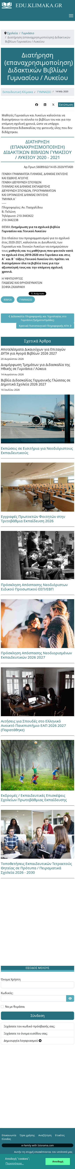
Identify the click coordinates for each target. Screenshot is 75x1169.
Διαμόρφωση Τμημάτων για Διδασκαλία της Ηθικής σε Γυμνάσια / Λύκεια (35, 366)
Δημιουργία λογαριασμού (21, 1041)
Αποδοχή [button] (57, 1161)
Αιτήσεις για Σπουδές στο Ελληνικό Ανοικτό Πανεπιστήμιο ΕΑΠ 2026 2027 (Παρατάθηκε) (33, 725)
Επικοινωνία (9, 1135)
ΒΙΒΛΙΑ (8, 299)
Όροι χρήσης (27, 1135)
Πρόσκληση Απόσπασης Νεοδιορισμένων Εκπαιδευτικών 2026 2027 (36, 655)
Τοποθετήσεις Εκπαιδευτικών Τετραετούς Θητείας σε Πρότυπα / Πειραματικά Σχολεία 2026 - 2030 (36, 868)
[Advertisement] (37, 922)
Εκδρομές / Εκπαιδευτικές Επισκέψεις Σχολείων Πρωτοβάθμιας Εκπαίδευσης (34, 797)
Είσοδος (6, 1139)
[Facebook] (37, 104)
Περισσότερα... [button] (15, 1163)
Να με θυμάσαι (15, 1007)
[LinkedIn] (45, 104)
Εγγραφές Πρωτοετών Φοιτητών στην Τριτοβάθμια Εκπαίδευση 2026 (33, 518)
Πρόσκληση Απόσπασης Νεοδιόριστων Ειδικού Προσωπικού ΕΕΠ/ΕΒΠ (34, 586)
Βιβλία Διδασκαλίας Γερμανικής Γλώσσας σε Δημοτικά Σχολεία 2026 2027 (35, 382)
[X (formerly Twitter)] (53, 104)
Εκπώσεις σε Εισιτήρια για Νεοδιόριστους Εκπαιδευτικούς (37, 450)
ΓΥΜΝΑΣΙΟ (44, 92)
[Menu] (71, 15)
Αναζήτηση (45, 1135)
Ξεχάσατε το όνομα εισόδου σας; (26, 1033)
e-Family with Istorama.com (37, 1145)
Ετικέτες (60, 1135)
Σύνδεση (37, 1015)
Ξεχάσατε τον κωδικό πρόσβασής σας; (29, 1026)
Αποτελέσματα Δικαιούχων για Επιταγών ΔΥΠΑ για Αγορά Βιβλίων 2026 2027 (33, 351)
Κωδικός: (7, 993)
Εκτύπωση (66, 105)
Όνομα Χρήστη (11, 979)
